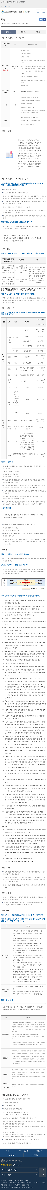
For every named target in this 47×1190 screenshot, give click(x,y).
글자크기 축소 (9, 6)
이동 (42, 1170)
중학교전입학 (23, 1151)
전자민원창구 (22, 2)
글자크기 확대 (5, 6)
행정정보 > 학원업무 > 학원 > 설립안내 (16, 23)
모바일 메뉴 (43, 12)
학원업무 (39, 1151)
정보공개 (15, 2)
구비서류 (23, 91)
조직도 (8, 1151)
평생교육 (12, 1155)
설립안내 (8, 32)
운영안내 (23, 32)
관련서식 (38, 32)
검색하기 (38, 12)
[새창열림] (41, 19)
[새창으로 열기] (25, 12)
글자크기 (1, 7)
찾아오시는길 (17, 1165)
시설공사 (35, 1155)
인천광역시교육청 (7, 2)
